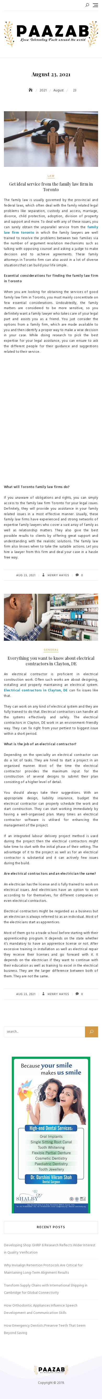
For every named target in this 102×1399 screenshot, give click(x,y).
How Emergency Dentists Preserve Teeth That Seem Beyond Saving (45, 1329)
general (51, 650)
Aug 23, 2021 (26, 575)
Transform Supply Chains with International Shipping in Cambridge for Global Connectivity (45, 1289)
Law (51, 176)
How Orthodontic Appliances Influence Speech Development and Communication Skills (40, 1309)
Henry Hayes (58, 575)
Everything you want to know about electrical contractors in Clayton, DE (51, 660)
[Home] (31, 90)
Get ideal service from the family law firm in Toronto (51, 186)
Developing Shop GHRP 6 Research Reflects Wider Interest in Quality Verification (49, 1249)
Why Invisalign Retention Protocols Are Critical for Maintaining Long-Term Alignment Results (43, 1269)
